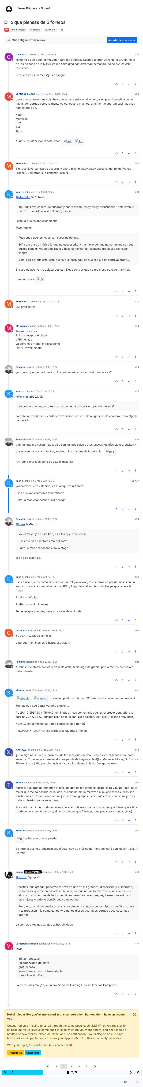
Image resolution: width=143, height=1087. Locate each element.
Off (6, 29)
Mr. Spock (21, 326)
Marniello (21, 163)
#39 (137, 576)
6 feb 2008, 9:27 (47, 54)
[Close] (134, 1014)
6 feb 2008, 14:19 (47, 690)
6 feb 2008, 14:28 (45, 782)
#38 (137, 519)
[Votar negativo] (129, 84)
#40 (137, 630)
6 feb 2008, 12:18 (49, 326)
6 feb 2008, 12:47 (54, 630)
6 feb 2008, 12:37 (47, 519)
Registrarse (15, 1052)
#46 (137, 872)
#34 (137, 367)
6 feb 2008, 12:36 (44, 480)
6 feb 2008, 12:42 (44, 576)
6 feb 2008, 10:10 (49, 163)
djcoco (19, 872)
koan (18, 192)
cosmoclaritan (24, 630)
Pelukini (20, 367)
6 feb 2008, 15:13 (60, 943)
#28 (137, 54)
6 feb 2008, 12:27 (47, 439)
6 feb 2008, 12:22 (47, 367)
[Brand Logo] (10, 8)
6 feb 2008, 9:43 (57, 94)
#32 (137, 301)
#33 (137, 326)
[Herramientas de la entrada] (136, 84)
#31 (137, 192)
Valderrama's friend (27, 943)
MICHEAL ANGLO (25, 94)
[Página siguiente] (95, 1066)
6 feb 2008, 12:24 (44, 391)
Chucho (20, 54)
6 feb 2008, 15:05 (64, 872)
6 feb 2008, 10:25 (44, 192)
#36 (137, 439)
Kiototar (20, 690)
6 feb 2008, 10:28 (49, 301)
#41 (137, 661)
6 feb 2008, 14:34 (47, 830)
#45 (137, 830)
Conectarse (32, 1052)
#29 (137, 94)
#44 (137, 782)
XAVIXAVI (21, 749)
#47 (137, 943)
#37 (137, 480)
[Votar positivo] (117, 84)
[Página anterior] (48, 1066)
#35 (137, 391)
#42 (137, 690)
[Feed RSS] (62, 30)
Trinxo (19, 782)
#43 (137, 749)
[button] (5, 1082)
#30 (137, 163)
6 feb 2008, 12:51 (47, 661)
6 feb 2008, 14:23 (50, 749)
